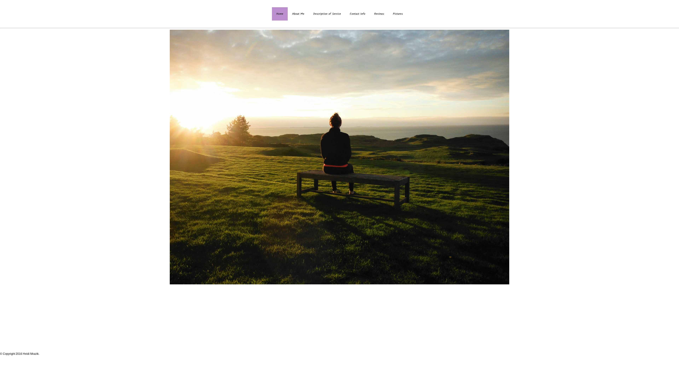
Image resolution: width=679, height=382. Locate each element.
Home (279, 14)
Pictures (398, 14)
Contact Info (357, 14)
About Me (298, 14)
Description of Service (327, 14)
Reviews (379, 14)
